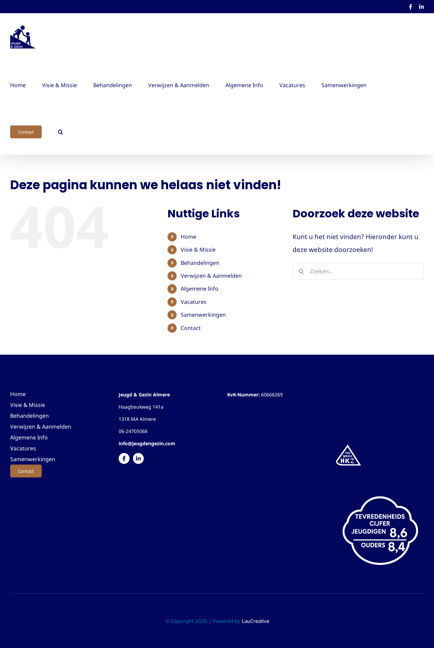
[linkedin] (138, 458)
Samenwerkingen (203, 314)
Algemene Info (199, 288)
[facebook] (124, 458)
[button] (60, 130)
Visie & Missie (198, 249)
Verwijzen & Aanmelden (211, 275)
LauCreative (255, 620)
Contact (191, 328)
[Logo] (348, 445)
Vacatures (193, 302)
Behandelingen (200, 263)
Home (188, 236)
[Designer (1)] (380, 491)
